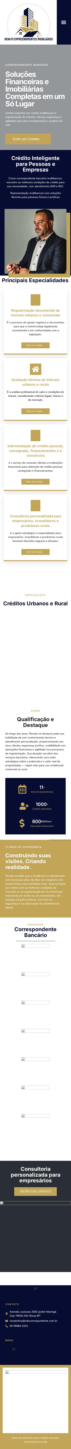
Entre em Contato (34, 345)
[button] (64, 22)
